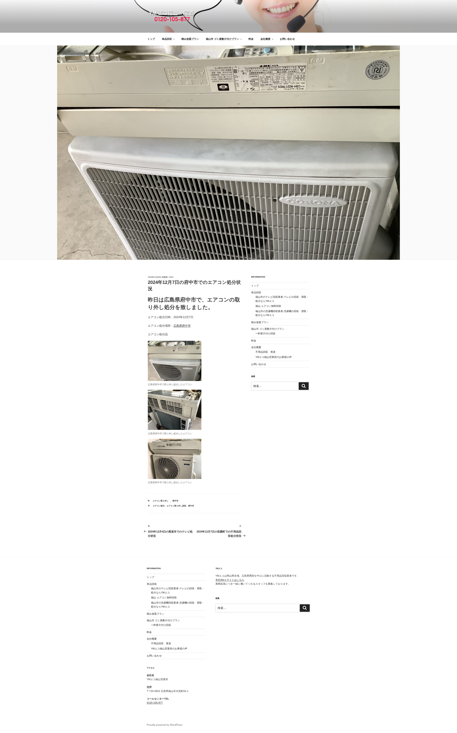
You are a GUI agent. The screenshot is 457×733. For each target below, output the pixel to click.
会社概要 (265, 38)
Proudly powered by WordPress (164, 724)
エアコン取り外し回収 (176, 506)
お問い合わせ (287, 38)
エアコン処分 (159, 506)
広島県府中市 (182, 325)
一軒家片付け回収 (265, 333)
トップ (151, 38)
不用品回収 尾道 (265, 351)
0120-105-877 (155, 702)
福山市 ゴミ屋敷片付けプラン (222, 38)
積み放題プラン (190, 38)
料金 (250, 38)
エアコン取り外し (161, 501)
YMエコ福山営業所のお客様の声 (273, 357)
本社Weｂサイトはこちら (229, 579)
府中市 (175, 501)
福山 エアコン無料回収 (268, 306)
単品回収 (167, 38)
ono (171, 277)
